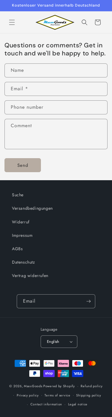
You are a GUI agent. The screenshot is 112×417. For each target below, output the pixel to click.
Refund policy (91, 386)
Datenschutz (23, 262)
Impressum (22, 235)
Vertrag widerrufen (30, 275)
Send (22, 165)
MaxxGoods (33, 386)
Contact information (46, 404)
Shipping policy (88, 395)
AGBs (17, 249)
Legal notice (78, 404)
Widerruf (21, 222)
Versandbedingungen (32, 208)
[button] (12, 22)
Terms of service (57, 395)
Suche (18, 195)
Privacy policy (28, 395)
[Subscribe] (88, 301)
